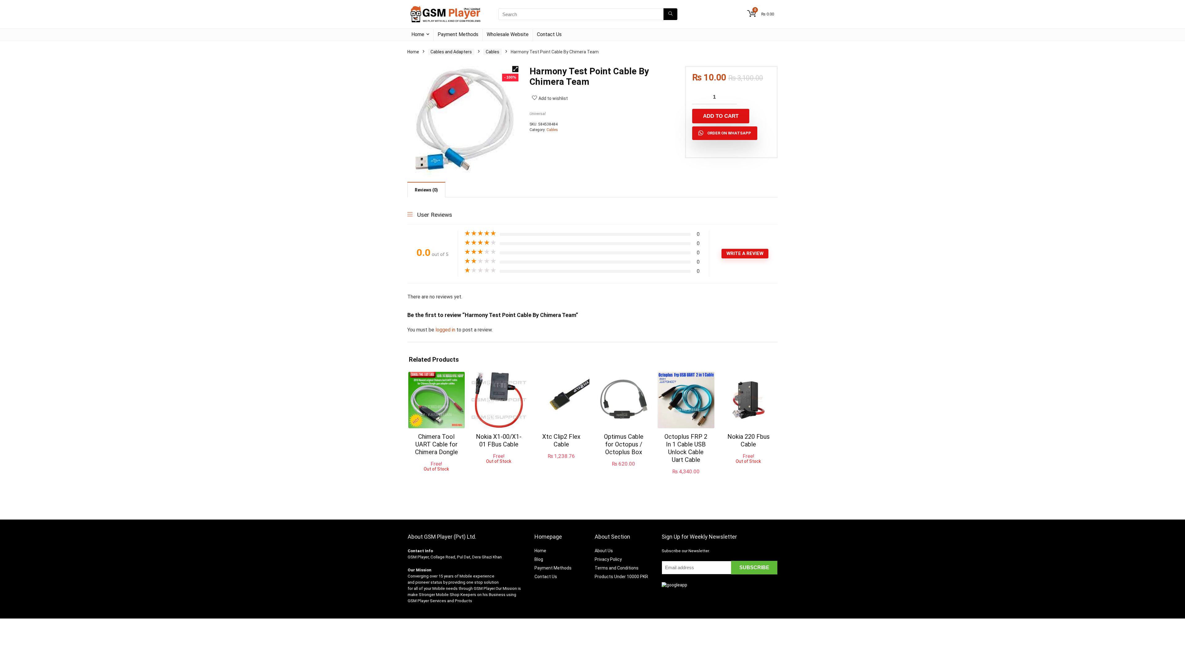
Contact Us (549, 34)
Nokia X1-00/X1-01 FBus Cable (499, 440)
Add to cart (720, 116)
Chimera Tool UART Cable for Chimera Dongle (436, 444)
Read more (436, 477)
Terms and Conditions (616, 567)
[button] (515, 69)
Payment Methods (458, 34)
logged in (445, 330)
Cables (492, 51)
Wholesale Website (508, 34)
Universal (538, 113)
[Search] (670, 14)
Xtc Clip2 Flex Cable (561, 440)
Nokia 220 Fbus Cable (748, 440)
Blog (538, 559)
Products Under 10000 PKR (621, 576)
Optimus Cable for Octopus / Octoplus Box (623, 444)
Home (417, 34)
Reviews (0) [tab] (426, 189)
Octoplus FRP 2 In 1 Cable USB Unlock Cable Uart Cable (685, 448)
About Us (604, 550)
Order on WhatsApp (729, 133)
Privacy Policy (608, 559)
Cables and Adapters (451, 51)
